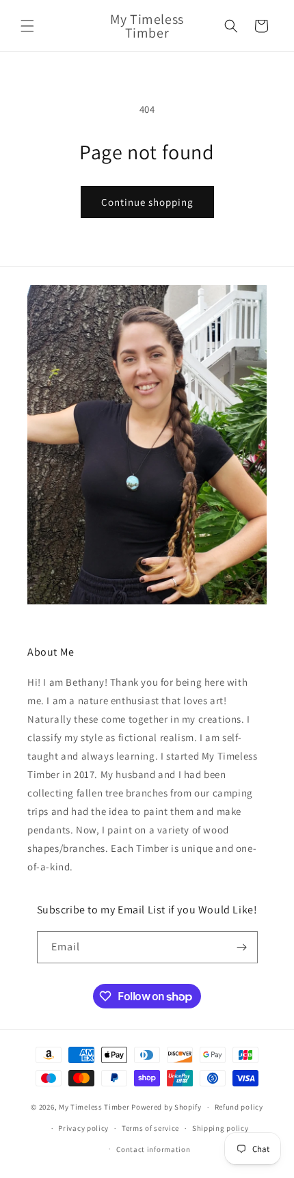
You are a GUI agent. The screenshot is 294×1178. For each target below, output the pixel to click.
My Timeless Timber (94, 1107)
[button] (27, 26)
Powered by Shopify (166, 1107)
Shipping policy (220, 1128)
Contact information (153, 1149)
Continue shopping (147, 202)
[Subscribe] (242, 947)
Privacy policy (83, 1128)
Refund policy (239, 1107)
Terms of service (150, 1128)
